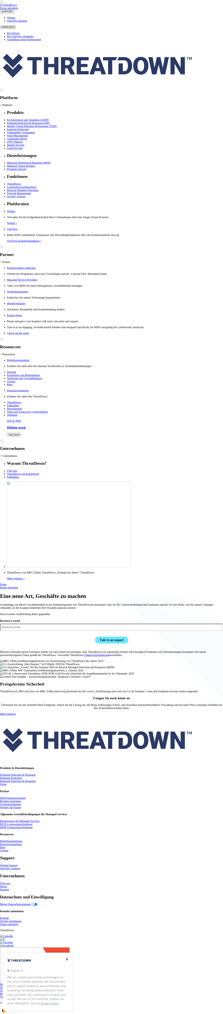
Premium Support (16, 169)
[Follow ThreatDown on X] (2, 939)
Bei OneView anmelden (20, 36)
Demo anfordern (9, 8)
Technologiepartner (17, 291)
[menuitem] (111, 130)
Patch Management (17, 135)
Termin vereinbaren (10, 921)
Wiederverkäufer (16, 303)
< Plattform (6, 105)
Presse (3, 886)
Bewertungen (14, 408)
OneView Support (10, 868)
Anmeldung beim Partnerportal (24, 39)
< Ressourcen (7, 354)
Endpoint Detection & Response (18, 774)
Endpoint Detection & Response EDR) (28, 123)
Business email (10, 621)
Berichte (11, 372)
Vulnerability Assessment (21, 132)
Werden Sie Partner (10, 807)
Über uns (12, 470)
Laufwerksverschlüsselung (21, 187)
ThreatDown (14, 183)
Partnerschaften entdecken (21, 267)
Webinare (12, 414)
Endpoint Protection (18, 129)
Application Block (17, 138)
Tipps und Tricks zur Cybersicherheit (27, 411)
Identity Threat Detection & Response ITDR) (32, 126)
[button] (20, 8)
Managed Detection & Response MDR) (29, 162)
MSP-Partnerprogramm (13, 798)
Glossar (11, 381)
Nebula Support (8, 865)
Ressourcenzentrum (18, 390)
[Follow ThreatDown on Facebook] (7, 945)
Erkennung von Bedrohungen (23, 375)
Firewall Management (19, 193)
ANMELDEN (7, 27)
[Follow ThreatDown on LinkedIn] (6, 936)
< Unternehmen (8, 455)
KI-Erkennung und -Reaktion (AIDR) (28, 119)
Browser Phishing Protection (23, 190)
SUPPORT (7, 11)
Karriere (4, 889)
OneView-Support (17, 20)
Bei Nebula (13, 33)
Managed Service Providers (22, 279)
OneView (12, 229)
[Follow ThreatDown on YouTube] (6, 942)
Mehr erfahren (8, 714)
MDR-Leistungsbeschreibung (16, 827)
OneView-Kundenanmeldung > (24, 240)
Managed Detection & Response (18, 781)
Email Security (15, 148)
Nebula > (12, 223)
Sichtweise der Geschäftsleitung (24, 378)
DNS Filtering (15, 141)
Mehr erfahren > (16, 578)
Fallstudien (13, 405)
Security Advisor (16, 196)
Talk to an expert (111, 640)
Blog (9, 384)
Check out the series (18, 333)
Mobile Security (16, 145)
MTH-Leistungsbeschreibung (16, 824)
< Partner (5, 262)
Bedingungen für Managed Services (20, 821)
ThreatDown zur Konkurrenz (23, 473)
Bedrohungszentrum (18, 360)
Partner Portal (14, 315)
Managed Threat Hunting (21, 165)
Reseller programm (10, 801)
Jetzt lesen (14, 434)
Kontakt (4, 918)
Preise (3, 584)
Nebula (11, 17)
